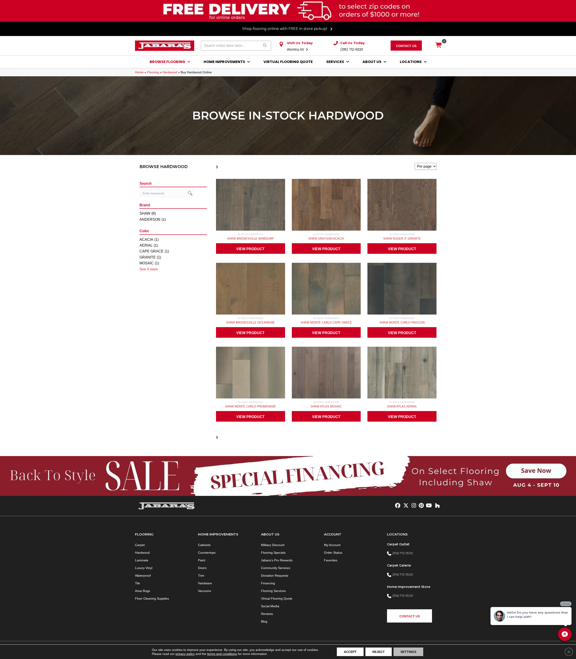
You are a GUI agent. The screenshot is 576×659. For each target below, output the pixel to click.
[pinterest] (420, 506)
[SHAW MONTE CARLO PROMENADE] (250, 374)
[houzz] (436, 506)
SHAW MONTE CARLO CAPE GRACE (326, 322)
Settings (408, 652)
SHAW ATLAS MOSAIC (326, 406)
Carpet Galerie (399, 565)
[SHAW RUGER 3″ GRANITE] (401, 206)
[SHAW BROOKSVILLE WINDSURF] (250, 206)
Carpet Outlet (398, 544)
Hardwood (169, 72)
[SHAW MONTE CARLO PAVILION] (401, 290)
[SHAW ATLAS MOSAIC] (326, 374)
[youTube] (428, 506)
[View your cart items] (438, 45)
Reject (378, 652)
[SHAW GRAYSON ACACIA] (326, 206)
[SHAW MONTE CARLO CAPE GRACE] (326, 290)
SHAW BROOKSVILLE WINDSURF (250, 238)
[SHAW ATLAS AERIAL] (401, 374)
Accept (350, 652)
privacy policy (185, 654)
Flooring (153, 72)
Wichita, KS (296, 49)
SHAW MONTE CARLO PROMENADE (250, 406)
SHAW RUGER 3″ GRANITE (402, 238)
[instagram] (413, 506)
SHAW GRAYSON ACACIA (326, 238)
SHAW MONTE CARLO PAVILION (402, 322)
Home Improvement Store (408, 587)
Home (139, 72)
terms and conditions (222, 654)
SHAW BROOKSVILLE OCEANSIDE (250, 322)
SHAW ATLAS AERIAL (402, 406)
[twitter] (405, 506)
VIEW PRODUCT (250, 249)
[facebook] (397, 506)
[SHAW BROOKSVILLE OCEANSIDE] (250, 290)
